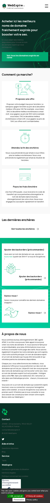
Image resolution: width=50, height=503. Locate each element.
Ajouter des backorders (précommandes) (30, 278)
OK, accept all (16, 496)
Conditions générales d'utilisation (15, 469)
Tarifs (4, 460)
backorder (8, 256)
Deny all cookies (35, 496)
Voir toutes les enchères (23, 229)
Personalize (19, 500)
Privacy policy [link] (32, 500)
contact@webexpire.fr (11, 430)
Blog (3, 452)
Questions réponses (10, 448)
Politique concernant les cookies (15, 476)
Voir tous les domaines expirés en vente (23, 56)
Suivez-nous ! (35, 312)
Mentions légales (9, 473)
